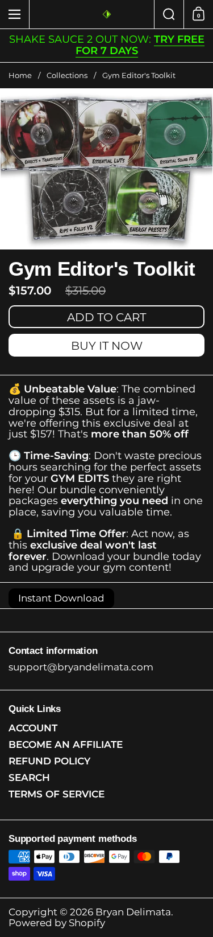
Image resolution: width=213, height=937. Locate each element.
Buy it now (107, 346)
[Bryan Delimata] (106, 14)
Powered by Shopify (57, 922)
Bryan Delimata (133, 912)
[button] (168, 14)
